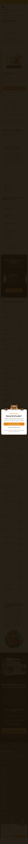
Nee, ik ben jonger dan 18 (14, 427)
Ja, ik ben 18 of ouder (14, 424)
